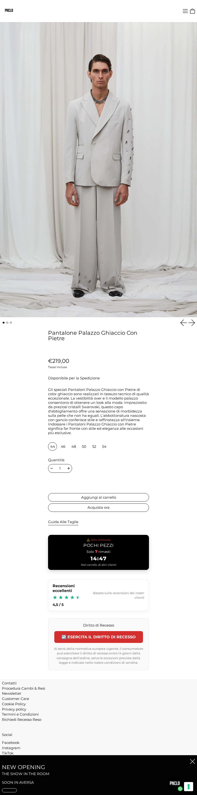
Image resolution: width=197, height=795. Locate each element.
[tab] (4, 323)
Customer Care (15, 698)
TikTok (7, 753)
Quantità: (56, 460)
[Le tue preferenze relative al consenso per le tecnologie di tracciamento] (188, 786)
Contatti (9, 683)
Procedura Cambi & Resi (23, 688)
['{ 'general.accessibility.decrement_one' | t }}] (51, 468)
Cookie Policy (14, 704)
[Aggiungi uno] (68, 468)
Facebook (10, 743)
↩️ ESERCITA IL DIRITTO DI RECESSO (99, 637)
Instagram (11, 748)
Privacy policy (14, 709)
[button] (192, 11)
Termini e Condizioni (20, 714)
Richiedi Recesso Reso (21, 719)
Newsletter (11, 693)
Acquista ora (98, 507)
